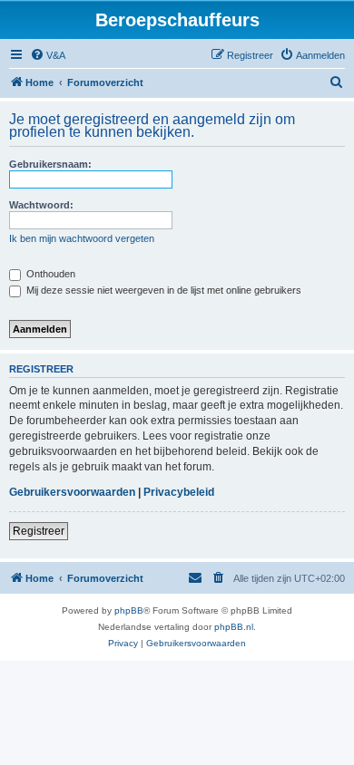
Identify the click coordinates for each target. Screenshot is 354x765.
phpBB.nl (233, 627)
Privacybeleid (178, 492)
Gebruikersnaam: (50, 164)
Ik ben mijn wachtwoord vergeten (81, 238)
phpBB (128, 610)
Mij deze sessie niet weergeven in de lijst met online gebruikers (162, 290)
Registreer (38, 531)
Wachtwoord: (41, 204)
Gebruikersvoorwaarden (72, 492)
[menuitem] (47, 55)
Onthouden (49, 273)
